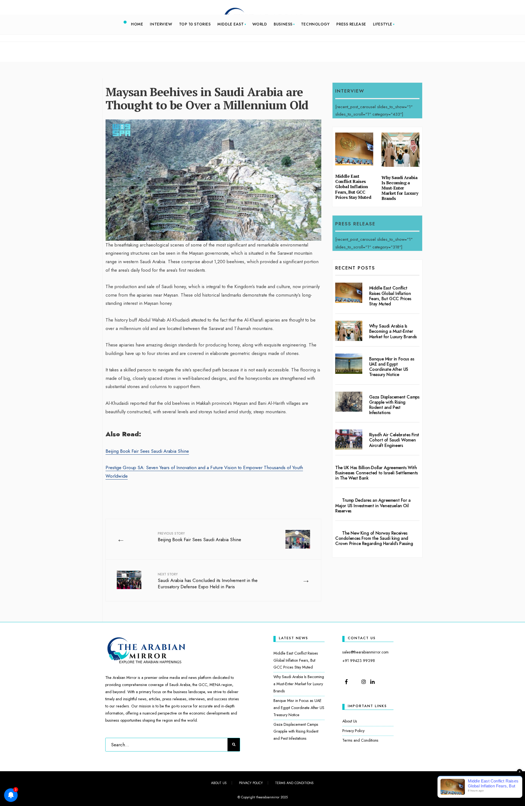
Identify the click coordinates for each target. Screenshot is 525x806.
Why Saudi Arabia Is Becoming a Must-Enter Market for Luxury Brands (399, 188)
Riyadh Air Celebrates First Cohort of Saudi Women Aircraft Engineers (394, 440)
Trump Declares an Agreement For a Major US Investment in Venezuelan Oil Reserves (373, 505)
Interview (161, 24)
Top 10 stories (195, 24)
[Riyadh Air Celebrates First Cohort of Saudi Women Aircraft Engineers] (348, 439)
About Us (349, 721)
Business (283, 24)
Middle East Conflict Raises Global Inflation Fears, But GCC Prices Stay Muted (353, 186)
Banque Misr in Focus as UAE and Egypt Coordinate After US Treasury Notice (391, 367)
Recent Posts (355, 268)
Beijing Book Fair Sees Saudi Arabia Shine (147, 451)
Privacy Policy (353, 730)
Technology (315, 24)
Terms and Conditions (360, 740)
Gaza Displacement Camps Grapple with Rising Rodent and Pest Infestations (394, 405)
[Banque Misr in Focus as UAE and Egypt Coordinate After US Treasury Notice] (348, 364)
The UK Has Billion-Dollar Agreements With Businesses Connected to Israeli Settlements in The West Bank (376, 472)
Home (137, 24)
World (259, 24)
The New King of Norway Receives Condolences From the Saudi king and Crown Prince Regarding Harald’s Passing (374, 538)
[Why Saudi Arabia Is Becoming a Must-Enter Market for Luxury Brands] (348, 331)
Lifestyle (382, 24)
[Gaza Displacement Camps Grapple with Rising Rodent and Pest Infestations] (348, 402)
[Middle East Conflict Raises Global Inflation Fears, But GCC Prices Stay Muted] (348, 293)
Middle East (230, 24)
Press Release (351, 24)
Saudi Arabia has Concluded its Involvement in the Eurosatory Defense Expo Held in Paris (208, 581)
